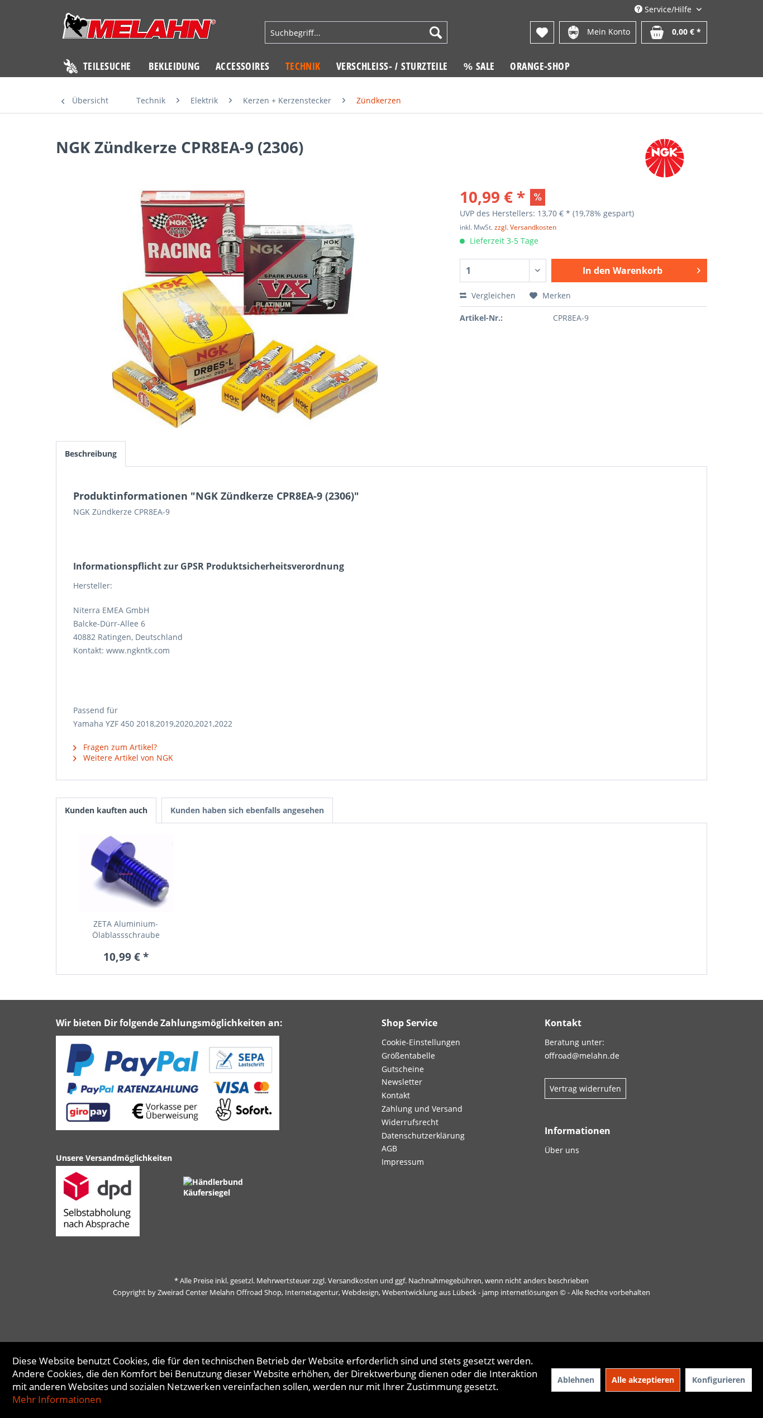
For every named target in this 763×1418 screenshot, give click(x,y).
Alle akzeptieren (643, 1379)
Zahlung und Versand (422, 1108)
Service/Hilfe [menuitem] (668, 9)
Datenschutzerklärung (423, 1135)
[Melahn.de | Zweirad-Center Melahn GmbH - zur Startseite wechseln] (139, 34)
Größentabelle (408, 1055)
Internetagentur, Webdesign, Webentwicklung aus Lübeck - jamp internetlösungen (421, 1292)
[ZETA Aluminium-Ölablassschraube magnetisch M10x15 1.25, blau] (126, 873)
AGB (389, 1148)
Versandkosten (353, 1280)
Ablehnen (575, 1379)
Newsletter (402, 1081)
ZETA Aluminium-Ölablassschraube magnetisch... (126, 929)
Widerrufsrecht (410, 1122)
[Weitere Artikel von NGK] (665, 158)
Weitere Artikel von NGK (127, 757)
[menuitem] (356, 32)
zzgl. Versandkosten (525, 227)
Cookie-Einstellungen (421, 1042)
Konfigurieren (718, 1379)
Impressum (403, 1161)
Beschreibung (91, 453)
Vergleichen (492, 295)
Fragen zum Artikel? (119, 747)
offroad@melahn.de (582, 1055)
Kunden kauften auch (106, 810)
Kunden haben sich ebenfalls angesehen (247, 810)
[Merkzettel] (542, 32)
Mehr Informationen (56, 1399)
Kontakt (396, 1095)
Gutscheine (403, 1069)
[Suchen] (435, 32)
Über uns (562, 1150)
